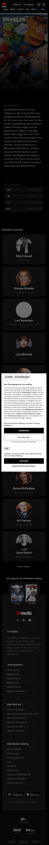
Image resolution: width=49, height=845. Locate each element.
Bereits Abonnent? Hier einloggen (23, 466)
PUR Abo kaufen (24, 461)
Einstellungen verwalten (24, 437)
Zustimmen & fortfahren (24, 430)
